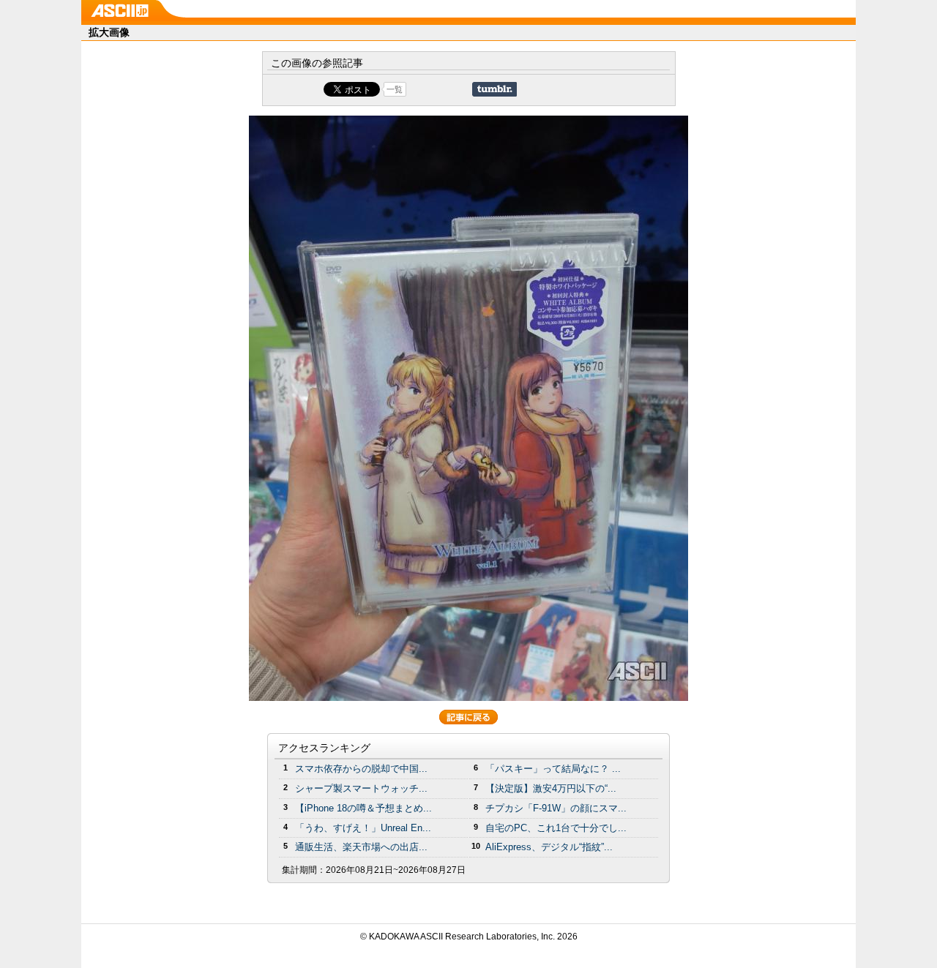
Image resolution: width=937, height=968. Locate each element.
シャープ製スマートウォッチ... (361, 788)
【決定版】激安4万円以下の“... (550, 788)
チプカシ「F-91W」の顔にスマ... (556, 808)
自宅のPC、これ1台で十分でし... (556, 827)
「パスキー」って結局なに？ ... (553, 768)
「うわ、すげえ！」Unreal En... (363, 827)
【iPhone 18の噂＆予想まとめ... (363, 808)
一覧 (395, 89)
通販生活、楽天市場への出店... (361, 846)
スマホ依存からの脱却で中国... (361, 768)
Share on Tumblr (494, 89)
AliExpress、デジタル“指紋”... (549, 846)
